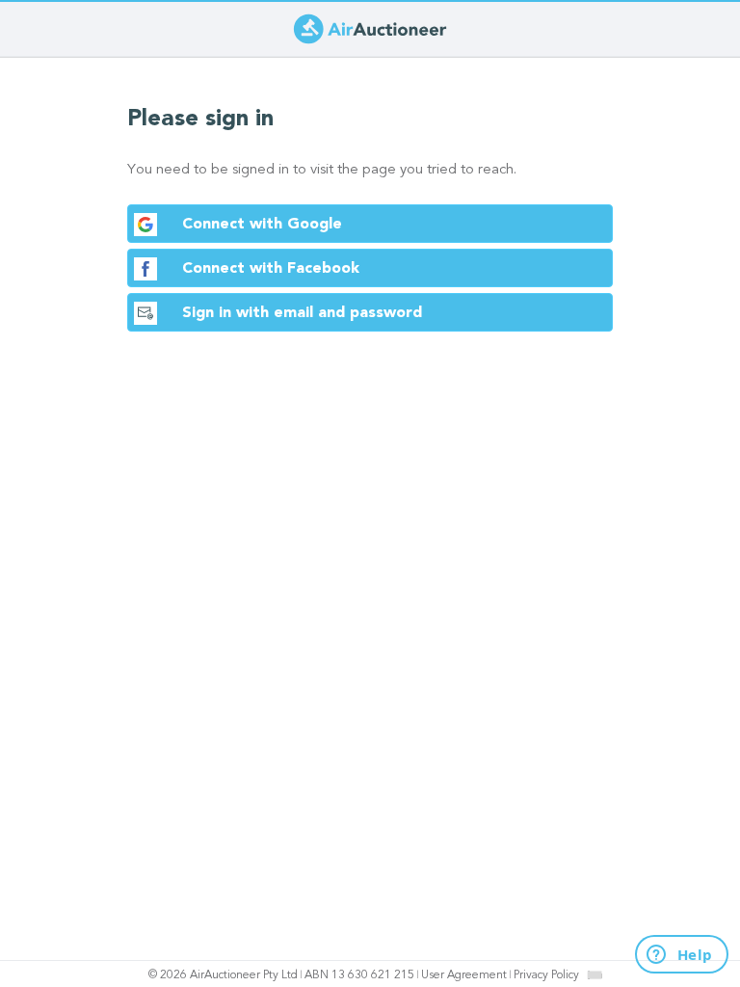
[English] (595, 974)
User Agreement (464, 975)
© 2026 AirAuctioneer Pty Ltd (223, 975)
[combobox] (594, 975)
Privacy (546, 975)
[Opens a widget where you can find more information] (670, 955)
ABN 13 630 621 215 (359, 975)
